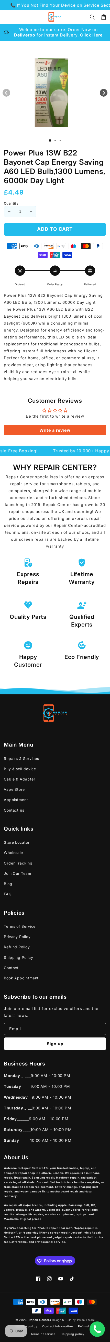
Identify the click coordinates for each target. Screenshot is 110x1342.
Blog (8, 883)
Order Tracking (18, 863)
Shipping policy (73, 1334)
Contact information (57, 1326)
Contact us (14, 810)
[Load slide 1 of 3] (60, 140)
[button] (92, 17)
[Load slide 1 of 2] (55, 140)
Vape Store (14, 789)
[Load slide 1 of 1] (50, 140)
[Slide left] (6, 93)
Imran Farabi (86, 1319)
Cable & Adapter (19, 779)
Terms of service (43, 1334)
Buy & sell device (20, 769)
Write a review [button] (55, 430)
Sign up (55, 1043)
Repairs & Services (21, 758)
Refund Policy (17, 947)
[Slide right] (103, 93)
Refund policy (88, 1326)
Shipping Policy (18, 957)
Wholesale (13, 852)
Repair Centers (40, 1320)
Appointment (16, 799)
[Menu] (6, 17)
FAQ (8, 894)
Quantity (11, 203)
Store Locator (17, 842)
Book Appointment (21, 978)
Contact (11, 968)
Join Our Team (17, 873)
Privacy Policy (17, 936)
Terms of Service (20, 926)
